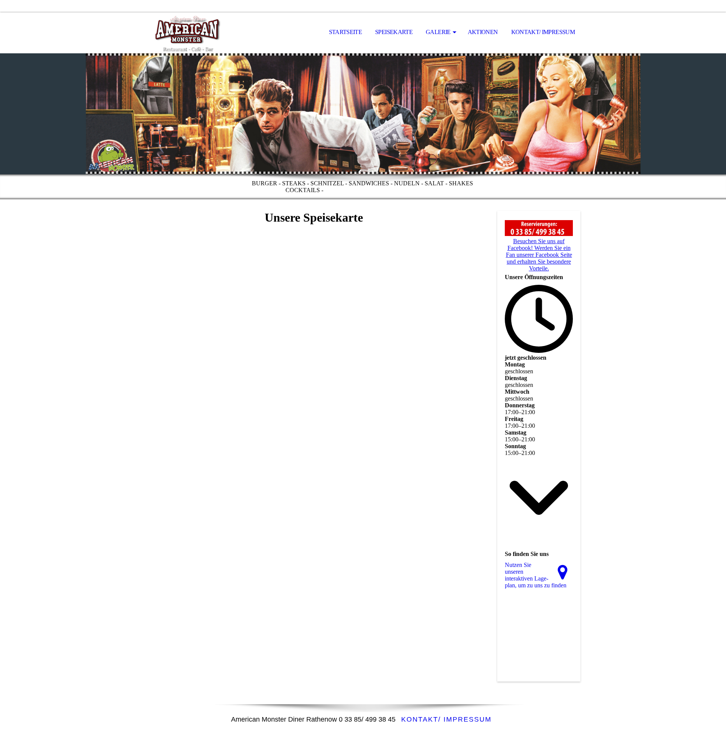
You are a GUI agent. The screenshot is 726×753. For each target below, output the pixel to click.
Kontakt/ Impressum (543, 32)
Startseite (345, 32)
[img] (183, 32)
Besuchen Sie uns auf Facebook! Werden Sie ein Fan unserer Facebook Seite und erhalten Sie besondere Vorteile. (539, 255)
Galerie (438, 32)
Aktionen (483, 32)
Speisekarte (394, 32)
